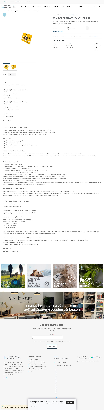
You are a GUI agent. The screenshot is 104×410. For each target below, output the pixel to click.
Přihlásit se (52, 346)
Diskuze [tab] (12, 74)
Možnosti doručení (58, 31)
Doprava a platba (33, 359)
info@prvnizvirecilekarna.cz (23, 1)
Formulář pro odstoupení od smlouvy (38, 369)
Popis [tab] (4, 74)
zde (63, 403)
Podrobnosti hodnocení (71, 15)
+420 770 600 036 (9, 1)
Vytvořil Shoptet (97, 357)
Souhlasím (70, 402)
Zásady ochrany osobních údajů (37, 364)
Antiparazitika (68, 43)
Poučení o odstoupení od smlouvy (37, 366)
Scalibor (95, 36)
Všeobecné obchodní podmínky (37, 362)
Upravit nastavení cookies (92, 361)
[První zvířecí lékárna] (12, 357)
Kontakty (31, 371)
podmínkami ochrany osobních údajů (60, 341)
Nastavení (34, 406)
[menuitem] (21, 6)
